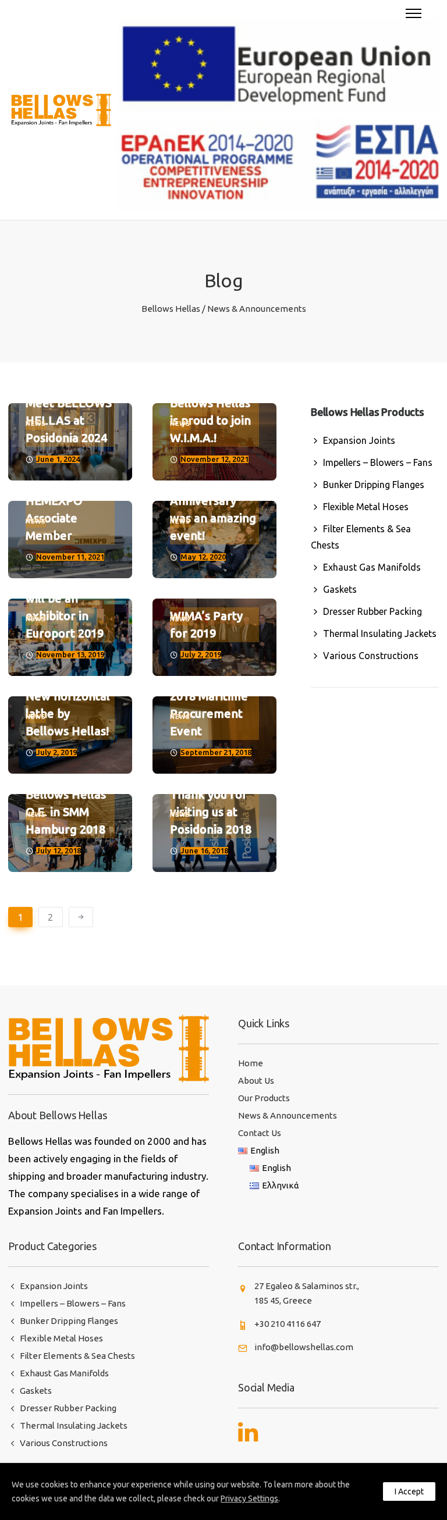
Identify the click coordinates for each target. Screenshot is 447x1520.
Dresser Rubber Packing (372, 611)
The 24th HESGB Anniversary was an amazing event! (213, 500)
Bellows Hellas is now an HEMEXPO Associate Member (66, 500)
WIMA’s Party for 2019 (206, 624)
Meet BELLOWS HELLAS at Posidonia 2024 (69, 420)
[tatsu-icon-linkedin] (248, 1431)
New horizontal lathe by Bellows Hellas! (68, 713)
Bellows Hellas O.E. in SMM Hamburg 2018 (66, 812)
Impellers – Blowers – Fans (377, 462)
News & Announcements (287, 1115)
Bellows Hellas (170, 309)
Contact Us (259, 1133)
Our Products (264, 1098)
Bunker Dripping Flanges (373, 484)
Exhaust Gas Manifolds (372, 567)
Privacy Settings (249, 1498)
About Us (256, 1080)
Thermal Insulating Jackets (380, 633)
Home (250, 1063)
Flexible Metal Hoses (366, 506)
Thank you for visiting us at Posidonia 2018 (210, 812)
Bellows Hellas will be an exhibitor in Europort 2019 (66, 607)
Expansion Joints (359, 440)
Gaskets (340, 589)
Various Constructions (370, 655)
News (36, 424)
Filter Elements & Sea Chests (361, 537)
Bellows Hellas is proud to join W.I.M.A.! (210, 420)
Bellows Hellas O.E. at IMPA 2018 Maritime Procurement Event (210, 696)
